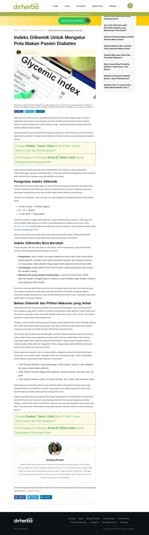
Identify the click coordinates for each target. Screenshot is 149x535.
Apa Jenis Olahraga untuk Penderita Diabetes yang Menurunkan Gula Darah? (115, 27)
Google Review (33, 491)
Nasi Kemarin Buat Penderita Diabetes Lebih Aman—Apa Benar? (116, 66)
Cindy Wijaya (30, 53)
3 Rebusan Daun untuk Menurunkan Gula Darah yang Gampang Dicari (117, 16)
